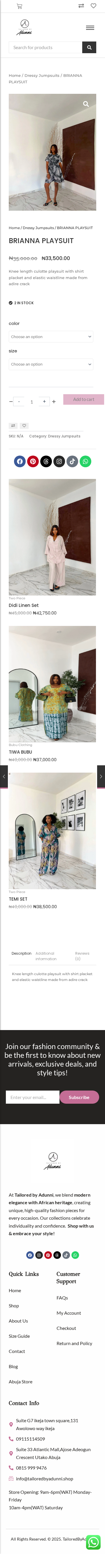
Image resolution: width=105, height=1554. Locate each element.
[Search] (89, 47)
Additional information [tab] (46, 956)
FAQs (62, 1297)
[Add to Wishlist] (24, 426)
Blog (13, 1366)
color (14, 323)
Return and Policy (74, 1343)
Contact (17, 1351)
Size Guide (19, 1336)
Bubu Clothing (20, 745)
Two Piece (17, 598)
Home (15, 75)
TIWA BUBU (20, 752)
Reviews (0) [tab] (82, 956)
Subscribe (79, 1097)
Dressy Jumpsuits (42, 75)
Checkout (66, 1328)
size (13, 351)
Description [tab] (22, 953)
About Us (18, 1320)
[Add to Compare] (13, 426)
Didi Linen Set (24, 605)
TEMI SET (18, 899)
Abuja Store (20, 1381)
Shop (14, 1305)
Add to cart (83, 399)
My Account (69, 1313)
